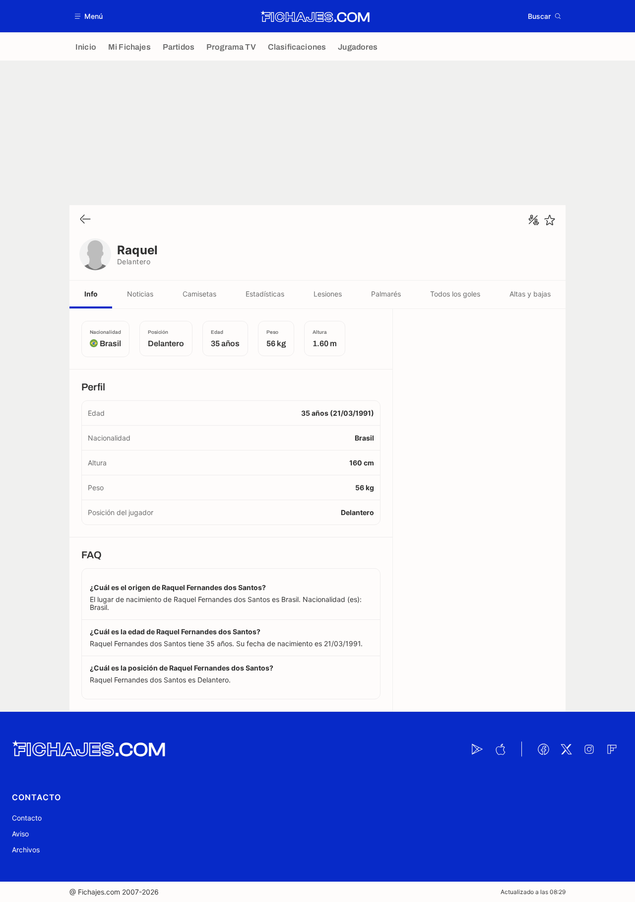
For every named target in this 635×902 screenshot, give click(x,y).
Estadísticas (265, 294)
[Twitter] (566, 749)
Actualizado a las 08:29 (533, 892)
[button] (89, 16)
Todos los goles (455, 294)
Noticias (140, 294)
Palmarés (386, 294)
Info (91, 294)
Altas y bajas (530, 294)
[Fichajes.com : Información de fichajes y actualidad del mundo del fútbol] (315, 16)
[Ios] (500, 749)
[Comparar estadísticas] (534, 220)
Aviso (20, 833)
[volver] (85, 219)
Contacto (27, 818)
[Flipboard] (611, 749)
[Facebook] (543, 749)
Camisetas (199, 294)
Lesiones (328, 294)
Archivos (26, 849)
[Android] (477, 749)
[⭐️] (550, 220)
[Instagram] (588, 749)
